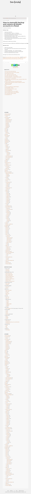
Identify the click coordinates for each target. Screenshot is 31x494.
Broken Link (7, 298)
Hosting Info (7, 284)
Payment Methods (7, 162)
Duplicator (7, 247)
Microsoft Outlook (8, 120)
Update (7, 261)
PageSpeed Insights (8, 303)
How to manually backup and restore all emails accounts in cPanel (13, 24)
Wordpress (6, 226)
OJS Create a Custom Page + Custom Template (11, 75)
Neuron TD (7, 234)
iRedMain (7, 410)
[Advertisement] (15, 9)
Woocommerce (8, 262)
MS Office (7, 166)
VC (6, 255)
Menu (7, 243)
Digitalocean (8, 196)
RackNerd (7, 201)
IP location (7, 292)
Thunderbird (7, 126)
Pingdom (7, 302)
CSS (6, 116)
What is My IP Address (9, 290)
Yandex (7, 327)
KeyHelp (7, 216)
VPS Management (8, 427)
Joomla (6, 352)
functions (7, 236)
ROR (5, 85)
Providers (7, 191)
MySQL (7, 411)
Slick (6, 137)
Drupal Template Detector (9, 275)
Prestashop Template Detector (10, 276)
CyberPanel (7, 211)
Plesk (7, 217)
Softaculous (7, 250)
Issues (7, 369)
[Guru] (19, 65)
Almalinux (7, 183)
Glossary (7, 453)
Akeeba (7, 132)
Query (7, 244)
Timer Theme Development (9, 260)
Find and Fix (7, 228)
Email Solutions (10, 57)
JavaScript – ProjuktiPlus (9, 445)
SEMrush (7, 300)
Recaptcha (7, 124)
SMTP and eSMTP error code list (9, 73)
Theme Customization (9, 377)
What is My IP (7, 291)
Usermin (8, 219)
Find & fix (8, 213)
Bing (6, 326)
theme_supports (9, 462)
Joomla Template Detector (9, 274)
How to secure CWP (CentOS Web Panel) (10, 71)
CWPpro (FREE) (8, 320)
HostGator (7, 199)
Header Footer (8, 253)
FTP (6, 402)
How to (13, 57)
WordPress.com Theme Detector (10, 281)
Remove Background (8, 308)
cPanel (7, 210)
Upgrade (7, 159)
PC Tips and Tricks (7, 386)
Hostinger (7, 200)
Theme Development (8, 378)
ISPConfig (7, 436)
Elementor (7, 227)
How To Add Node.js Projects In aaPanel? (10, 93)
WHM (7, 221)
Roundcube (7, 125)
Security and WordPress (8, 84)
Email (6, 57)
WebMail (7, 127)
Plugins (7, 149)
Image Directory (8, 242)
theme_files (8, 461)
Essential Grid (8, 470)
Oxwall (6, 161)
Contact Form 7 (8, 246)
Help (6, 145)
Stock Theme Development (9, 252)
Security (7, 203)
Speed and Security (8, 251)
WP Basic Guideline (8, 263)
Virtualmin (8, 220)
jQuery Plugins (7, 135)
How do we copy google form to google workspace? (12, 86)
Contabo (7, 195)
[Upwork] (12, 65)
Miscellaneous (7, 141)
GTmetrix (7, 301)
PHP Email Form (8, 343)
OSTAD (6, 160)
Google (7, 325)
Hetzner (7, 419)
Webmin (7, 218)
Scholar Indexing (8, 150)
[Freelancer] (14, 65)
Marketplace (6, 361)
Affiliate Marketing (7, 335)
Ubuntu (7, 186)
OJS (5, 143)
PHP (6, 254)
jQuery (6, 134)
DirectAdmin (8, 212)
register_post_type (9, 237)
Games (6, 128)
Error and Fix (7, 179)
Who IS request (8, 283)
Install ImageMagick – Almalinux (9, 87)
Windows (7, 168)
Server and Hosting (16, 57)
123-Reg (7, 310)
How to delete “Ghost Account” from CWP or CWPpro (12, 72)
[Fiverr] (17, 65)
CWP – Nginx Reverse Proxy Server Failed (10, 74)
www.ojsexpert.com (15, 66)
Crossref (7, 144)
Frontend (8, 153)
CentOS (7, 184)
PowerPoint (7, 167)
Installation (7, 368)
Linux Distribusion (8, 403)
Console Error (8, 235)
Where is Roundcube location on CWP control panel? (12, 92)
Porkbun (7, 294)
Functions (7, 229)
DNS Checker (7, 286)
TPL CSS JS (7, 158)
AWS (7, 192)
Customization (7, 115)
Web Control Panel (8, 428)
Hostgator (7, 317)
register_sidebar (9, 238)
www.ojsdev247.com (15, 67)
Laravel (6, 360)
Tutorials (6, 444)
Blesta (7, 174)
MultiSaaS (6, 142)
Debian (7, 185)
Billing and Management (9, 394)
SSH (6, 204)
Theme (7, 151)
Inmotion (7, 318)
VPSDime (7, 202)
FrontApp (7, 118)
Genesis (7, 452)
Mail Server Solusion (8, 187)
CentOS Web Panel (8, 209)
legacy (8, 154)
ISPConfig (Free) (8, 323)
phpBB (6, 170)
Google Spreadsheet (8, 119)
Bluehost (7, 193)
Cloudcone (7, 194)
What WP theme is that (9, 273)
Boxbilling (7, 175)
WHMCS (7, 176)
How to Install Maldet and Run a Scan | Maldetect (11, 91)
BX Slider (7, 136)
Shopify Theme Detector (9, 277)
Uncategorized (7, 225)
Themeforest (7, 269)
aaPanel (7, 208)
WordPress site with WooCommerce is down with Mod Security (13, 81)
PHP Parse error (7, 169)
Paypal (6, 385)
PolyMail (7, 344)
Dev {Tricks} (15, 2)
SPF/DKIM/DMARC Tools (8, 94)
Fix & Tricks (7, 133)
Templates (7, 152)
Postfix (7, 178)
